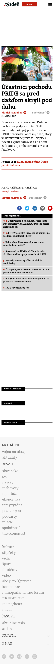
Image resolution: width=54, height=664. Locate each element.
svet (5, 476)
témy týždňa (12, 505)
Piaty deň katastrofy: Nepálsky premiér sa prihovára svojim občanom (26, 280)
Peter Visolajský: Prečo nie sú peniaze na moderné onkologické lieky (26, 234)
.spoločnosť (39, 112)
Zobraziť (17, 388)
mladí (7, 609)
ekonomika (11, 499)
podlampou (11, 510)
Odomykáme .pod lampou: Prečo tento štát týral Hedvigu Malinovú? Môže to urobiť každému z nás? (26, 223)
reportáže (10, 493)
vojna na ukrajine (16, 451)
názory (7, 482)
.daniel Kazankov (12, 112)
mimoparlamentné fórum (23, 592)
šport (6, 564)
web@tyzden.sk (11, 191)
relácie (7, 522)
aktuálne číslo (13, 623)
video (6, 575)
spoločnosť (11, 527)
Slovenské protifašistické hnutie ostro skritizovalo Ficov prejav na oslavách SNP (24, 253)
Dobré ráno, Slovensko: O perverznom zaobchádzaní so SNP (23, 244)
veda (6, 558)
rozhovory (10, 488)
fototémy (9, 569)
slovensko (10, 470)
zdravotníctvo (13, 598)
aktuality (9, 457)
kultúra (8, 547)
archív (7, 628)
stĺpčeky (9, 552)
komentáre (11, 586)
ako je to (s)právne (16, 581)
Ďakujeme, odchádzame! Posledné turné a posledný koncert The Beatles (26, 271)
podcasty (9, 516)
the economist (13, 533)
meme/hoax (12, 603)
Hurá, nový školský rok (16, 287)
